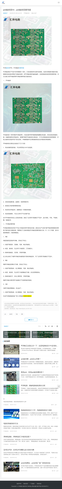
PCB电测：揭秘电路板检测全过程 (33, 385)
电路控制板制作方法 (11, 423)
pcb (5, 314)
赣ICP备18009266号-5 (42, 486)
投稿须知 (39, 483)
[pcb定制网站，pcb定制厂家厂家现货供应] (11, 467)
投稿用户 (5, 13)
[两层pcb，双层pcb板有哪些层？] (11, 376)
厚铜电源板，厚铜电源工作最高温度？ (17, 436)
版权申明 (19, 483)
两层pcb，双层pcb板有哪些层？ (32, 372)
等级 (22, 68)
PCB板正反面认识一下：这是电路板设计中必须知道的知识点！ (39, 345)
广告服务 (32, 483)
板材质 (8, 68)
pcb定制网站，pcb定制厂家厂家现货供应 (35, 463)
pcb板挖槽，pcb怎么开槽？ (31, 359)
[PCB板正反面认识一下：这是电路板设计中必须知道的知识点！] (11, 349)
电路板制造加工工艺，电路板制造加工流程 (36, 410)
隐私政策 (25, 483)
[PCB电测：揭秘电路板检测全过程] (11, 389)
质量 (20, 68)
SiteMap (29, 486)
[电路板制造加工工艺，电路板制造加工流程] (11, 414)
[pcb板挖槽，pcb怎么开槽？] (11, 363)
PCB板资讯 (26, 13)
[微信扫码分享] (45, 326)
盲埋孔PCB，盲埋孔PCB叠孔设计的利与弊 (19, 450)
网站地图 (34, 486)
